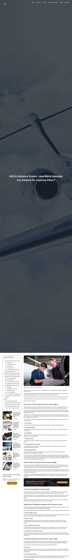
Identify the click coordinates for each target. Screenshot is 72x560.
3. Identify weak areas (10, 390)
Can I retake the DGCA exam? (11, 401)
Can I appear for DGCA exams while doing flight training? (13, 406)
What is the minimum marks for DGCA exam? (13, 404)
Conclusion (7, 397)
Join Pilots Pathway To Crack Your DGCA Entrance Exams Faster (13, 395)
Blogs (61, 2)
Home (33, 2)
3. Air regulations (9, 366)
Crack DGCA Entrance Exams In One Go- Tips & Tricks (13, 385)
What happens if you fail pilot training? (13, 402)
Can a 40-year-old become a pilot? (12, 408)
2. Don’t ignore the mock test (11, 388)
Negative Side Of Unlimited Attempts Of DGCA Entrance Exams (13, 376)
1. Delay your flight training (11, 378)
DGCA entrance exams (42, 541)
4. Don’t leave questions (10, 392)
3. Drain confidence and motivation (12, 381)
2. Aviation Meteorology (10, 364)
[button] (20, 357)
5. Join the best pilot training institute (13, 394)
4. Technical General (10, 367)
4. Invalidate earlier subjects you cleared (13, 383)
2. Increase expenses (10, 380)
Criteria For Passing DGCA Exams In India (12, 374)
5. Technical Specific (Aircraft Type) (13, 369)
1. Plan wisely (8, 387)
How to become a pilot (53, 2)
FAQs (6, 399)
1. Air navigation (9, 362)
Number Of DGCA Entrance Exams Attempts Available (13, 373)
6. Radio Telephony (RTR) (11, 371)
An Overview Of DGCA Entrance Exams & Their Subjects (13, 360)
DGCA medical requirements (34, 457)
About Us (38, 2)
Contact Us (67, 2)
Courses (44, 2)
